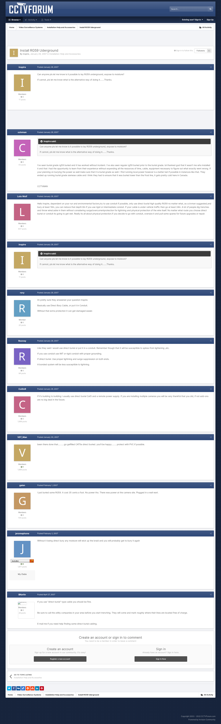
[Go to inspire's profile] (14, 53)
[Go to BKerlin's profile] (22, 603)
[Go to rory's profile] (22, 308)
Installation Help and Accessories (65, 54)
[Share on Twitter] (9, 688)
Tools (46, 20)
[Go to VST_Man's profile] (22, 453)
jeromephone (22, 533)
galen (22, 485)
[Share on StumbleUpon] (32, 688)
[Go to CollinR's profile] (22, 404)
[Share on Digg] (18, 688)
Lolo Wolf (22, 196)
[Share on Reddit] (28, 688)
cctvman (22, 132)
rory (22, 292)
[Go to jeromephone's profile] (22, 549)
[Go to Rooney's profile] (22, 356)
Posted (47, 67)
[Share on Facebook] (14, 688)
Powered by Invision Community (201, 719)
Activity (31, 20)
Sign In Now (161, 659)
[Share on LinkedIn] (37, 688)
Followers (201, 51)
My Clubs (22, 574)
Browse (15, 20)
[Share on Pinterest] (42, 688)
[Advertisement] (110, 38)
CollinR (22, 389)
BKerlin (22, 594)
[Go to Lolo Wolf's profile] (22, 212)
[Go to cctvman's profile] (22, 148)
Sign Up (210, 20)
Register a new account (60, 659)
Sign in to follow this (184, 50)
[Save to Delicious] (23, 688)
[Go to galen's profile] (22, 501)
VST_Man (22, 437)
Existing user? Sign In (192, 20)
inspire (26, 54)
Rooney (22, 341)
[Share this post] (211, 67)
